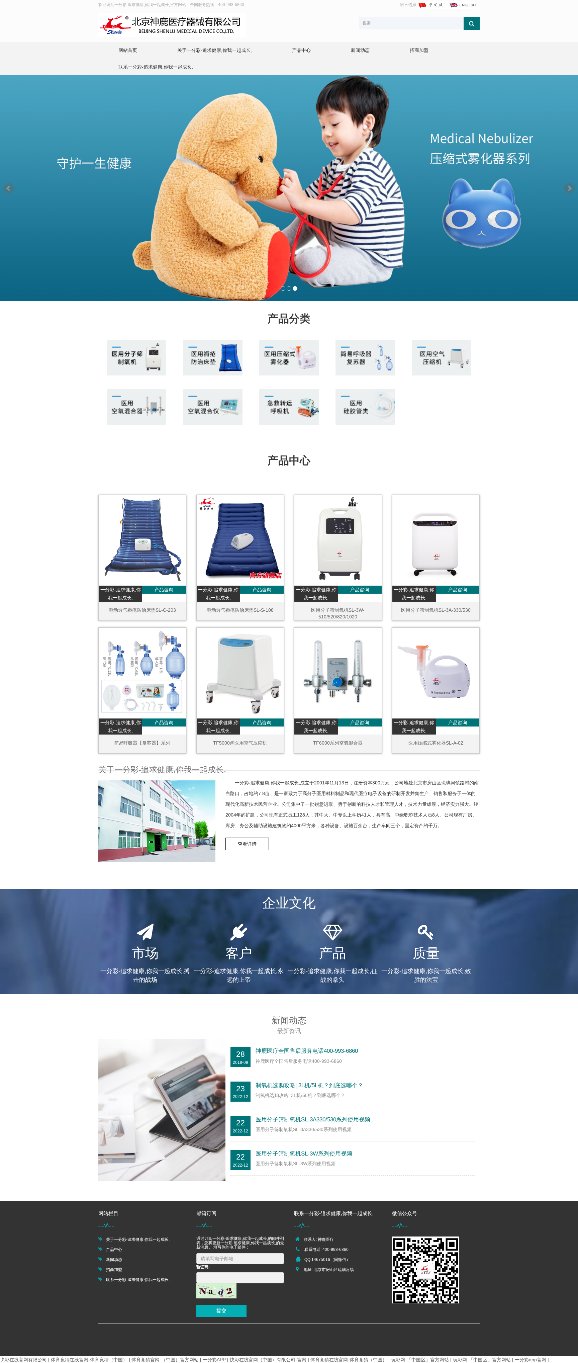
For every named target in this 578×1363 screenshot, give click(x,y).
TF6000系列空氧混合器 (338, 743)
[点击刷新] (216, 1290)
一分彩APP (214, 1359)
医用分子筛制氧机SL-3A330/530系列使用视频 (313, 1119)
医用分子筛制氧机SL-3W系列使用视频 (304, 1154)
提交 (221, 1310)
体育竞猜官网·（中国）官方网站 (165, 1359)
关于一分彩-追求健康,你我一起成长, (214, 50)
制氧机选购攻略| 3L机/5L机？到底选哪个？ (309, 1085)
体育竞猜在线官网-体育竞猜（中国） (89, 1359)
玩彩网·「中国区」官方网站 (420, 1359)
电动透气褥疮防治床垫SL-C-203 (142, 610)
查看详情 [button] (247, 844)
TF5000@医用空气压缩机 (240, 743)
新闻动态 (360, 50)
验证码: (203, 1267)
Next (569, 188)
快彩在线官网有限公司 (23, 1359)
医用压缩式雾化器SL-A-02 (435, 743)
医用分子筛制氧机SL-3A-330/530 (436, 610)
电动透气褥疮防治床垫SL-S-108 (240, 610)
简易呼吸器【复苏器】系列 (142, 743)
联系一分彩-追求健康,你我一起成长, (155, 67)
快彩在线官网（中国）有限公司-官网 (268, 1359)
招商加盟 (419, 50)
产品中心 (301, 50)
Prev (8, 188)
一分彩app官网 (530, 1359)
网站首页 (127, 50)
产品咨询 (164, 589)
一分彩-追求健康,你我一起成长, (120, 593)
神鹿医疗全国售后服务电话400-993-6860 (307, 1051)
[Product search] (472, 23)
